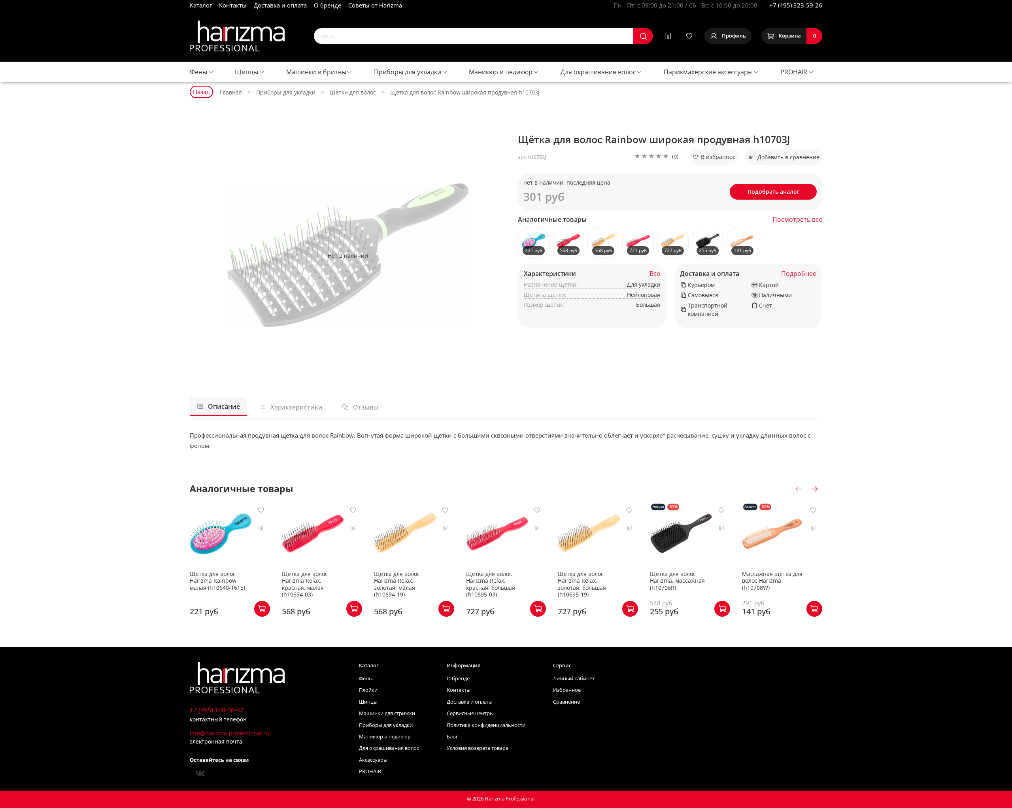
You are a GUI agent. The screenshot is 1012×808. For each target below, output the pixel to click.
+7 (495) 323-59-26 (795, 5)
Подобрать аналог (773, 191)
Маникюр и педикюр (500, 72)
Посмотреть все (797, 219)
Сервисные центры (470, 713)
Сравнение (566, 702)
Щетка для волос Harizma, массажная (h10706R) (677, 580)
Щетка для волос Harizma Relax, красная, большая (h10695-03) (490, 584)
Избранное (567, 690)
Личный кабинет (574, 678)
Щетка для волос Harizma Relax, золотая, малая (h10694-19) (397, 584)
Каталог (201, 5)
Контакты (233, 5)
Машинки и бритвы (316, 72)
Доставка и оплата (280, 5)
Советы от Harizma (375, 5)
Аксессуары (373, 760)
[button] (656, 157)
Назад (201, 92)
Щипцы (246, 72)
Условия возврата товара (477, 748)
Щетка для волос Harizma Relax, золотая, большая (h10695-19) (582, 584)
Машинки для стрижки (387, 713)
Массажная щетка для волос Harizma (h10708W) (772, 580)
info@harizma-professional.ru (229, 733)
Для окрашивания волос (598, 72)
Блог (452, 736)
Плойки (368, 690)
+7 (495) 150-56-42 (217, 710)
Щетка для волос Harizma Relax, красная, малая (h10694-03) (305, 584)
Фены (198, 72)
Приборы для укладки (407, 72)
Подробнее (798, 274)
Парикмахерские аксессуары (708, 72)
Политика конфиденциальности (486, 725)
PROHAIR (793, 72)
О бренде (327, 5)
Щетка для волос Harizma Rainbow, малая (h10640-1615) (217, 580)
